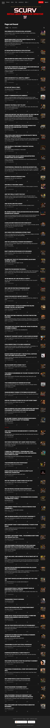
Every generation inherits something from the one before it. (18, 646)
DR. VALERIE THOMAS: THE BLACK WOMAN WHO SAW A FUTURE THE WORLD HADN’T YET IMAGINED (20, 419)
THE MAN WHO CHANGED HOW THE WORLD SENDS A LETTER (19, 698)
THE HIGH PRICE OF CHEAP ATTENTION (13, 609)
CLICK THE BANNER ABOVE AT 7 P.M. (13, 309)
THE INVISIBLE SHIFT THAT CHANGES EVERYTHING (16, 482)
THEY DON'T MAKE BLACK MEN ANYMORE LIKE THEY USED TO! (21, 579)
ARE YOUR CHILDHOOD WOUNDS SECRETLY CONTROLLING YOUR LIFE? (21, 431)
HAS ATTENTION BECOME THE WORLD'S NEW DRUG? (19, 607)
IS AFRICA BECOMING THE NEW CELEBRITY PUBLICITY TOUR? (18, 60)
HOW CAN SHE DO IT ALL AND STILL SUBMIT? (17, 78)
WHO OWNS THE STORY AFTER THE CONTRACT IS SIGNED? (21, 661)
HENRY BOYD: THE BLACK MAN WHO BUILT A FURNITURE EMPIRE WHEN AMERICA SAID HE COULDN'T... (20, 616)
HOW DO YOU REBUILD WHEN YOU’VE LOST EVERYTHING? (21, 400)
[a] (43, 33)
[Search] (44, 27)
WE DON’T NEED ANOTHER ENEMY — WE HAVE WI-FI (17, 289)
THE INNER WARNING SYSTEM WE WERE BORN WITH (16, 688)
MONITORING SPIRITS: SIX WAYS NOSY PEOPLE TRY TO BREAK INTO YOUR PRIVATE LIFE (20, 40)
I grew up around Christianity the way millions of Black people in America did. (21, 187)
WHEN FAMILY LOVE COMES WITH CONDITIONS (15, 366)
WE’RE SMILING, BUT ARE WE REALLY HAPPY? (17, 278)
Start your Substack (21, 722)
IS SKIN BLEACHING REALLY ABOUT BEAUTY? (17, 652)
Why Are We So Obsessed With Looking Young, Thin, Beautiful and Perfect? (21, 394)
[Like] (5, 36)
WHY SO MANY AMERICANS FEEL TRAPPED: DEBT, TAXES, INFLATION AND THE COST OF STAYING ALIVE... (21, 107)
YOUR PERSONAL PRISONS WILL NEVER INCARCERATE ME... (21, 167)
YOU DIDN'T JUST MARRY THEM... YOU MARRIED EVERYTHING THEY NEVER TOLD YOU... (22, 536)
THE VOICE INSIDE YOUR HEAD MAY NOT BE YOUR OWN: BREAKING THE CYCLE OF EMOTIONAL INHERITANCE (20, 546)
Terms (27, 718)
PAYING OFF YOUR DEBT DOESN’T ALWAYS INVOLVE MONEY (21, 336)
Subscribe (41, 2)
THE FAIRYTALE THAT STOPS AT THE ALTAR (14, 539)
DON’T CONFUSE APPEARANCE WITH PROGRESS (18, 251)
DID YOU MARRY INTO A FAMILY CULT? (15, 365)
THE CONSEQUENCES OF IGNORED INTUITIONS (17, 382)
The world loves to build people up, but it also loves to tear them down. (21, 672)
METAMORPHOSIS (9, 128)
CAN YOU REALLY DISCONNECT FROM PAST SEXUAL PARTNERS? (19, 147)
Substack (19, 725)
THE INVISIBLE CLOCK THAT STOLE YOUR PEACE (18, 644)
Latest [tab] (6, 27)
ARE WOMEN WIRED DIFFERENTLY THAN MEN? (15, 149)
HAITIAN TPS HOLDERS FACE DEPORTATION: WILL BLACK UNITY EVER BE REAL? (20, 568)
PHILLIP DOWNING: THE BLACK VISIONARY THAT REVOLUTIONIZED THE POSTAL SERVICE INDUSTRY (19, 695)
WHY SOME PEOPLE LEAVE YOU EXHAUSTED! (17, 678)
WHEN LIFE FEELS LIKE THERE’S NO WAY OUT (15, 402)
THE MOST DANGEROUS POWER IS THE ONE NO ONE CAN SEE (19, 518)
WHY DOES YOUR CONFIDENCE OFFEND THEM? (18, 232)
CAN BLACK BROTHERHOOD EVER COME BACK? (18, 223)
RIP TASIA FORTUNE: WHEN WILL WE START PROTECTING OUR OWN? (21, 316)
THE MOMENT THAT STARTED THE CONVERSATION (16, 329)
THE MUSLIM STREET (9, 601)
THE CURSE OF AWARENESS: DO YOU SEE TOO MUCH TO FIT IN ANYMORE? (22, 373)
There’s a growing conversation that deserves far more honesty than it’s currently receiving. (21, 160)
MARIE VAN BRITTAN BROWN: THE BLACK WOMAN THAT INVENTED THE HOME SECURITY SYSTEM (20, 126)
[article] (25, 34)
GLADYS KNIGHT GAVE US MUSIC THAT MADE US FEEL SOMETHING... (20, 33)
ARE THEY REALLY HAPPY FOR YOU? (15, 194)
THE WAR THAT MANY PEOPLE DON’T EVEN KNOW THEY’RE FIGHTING (20, 654)
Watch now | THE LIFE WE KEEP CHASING (14, 510)
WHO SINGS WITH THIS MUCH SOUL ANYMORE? (18, 31)
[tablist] (11, 27)
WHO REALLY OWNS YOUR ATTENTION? (14, 464)
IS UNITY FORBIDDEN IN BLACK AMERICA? (16, 95)
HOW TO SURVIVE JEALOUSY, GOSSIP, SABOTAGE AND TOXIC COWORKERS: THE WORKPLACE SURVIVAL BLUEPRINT (22, 409)
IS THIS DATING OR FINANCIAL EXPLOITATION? (17, 50)
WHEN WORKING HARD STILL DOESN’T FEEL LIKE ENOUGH (18, 253)
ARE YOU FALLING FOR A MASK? (13, 203)
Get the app (31, 722)
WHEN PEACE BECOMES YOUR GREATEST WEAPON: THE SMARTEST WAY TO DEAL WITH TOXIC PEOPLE (22, 627)
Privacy (24, 718)
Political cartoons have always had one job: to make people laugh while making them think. (21, 358)
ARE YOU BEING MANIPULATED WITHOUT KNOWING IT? (20, 516)
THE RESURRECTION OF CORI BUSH (14, 599)
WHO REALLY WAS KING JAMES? (14, 184)
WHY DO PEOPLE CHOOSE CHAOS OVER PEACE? (18, 489)
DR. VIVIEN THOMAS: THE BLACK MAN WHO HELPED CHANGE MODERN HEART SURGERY (22, 212)
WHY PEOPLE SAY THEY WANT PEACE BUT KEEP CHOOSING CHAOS (20, 490)
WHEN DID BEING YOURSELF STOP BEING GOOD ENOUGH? (20, 392)
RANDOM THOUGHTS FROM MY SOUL (15, 176)
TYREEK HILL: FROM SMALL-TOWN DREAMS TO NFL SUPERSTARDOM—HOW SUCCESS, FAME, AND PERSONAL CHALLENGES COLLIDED (21, 453)
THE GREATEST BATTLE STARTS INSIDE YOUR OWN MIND (17, 680)
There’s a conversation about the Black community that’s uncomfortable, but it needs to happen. (22, 71)
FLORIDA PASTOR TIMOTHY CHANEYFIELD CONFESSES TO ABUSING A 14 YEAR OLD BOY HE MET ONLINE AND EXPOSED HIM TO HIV (21, 346)
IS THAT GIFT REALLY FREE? (12, 87)
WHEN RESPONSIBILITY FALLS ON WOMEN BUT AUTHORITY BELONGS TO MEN (21, 80)
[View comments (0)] (16, 36)
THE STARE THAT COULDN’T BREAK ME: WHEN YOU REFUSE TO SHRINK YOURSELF (21, 327)
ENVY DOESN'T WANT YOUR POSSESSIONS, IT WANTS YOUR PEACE (21, 525)
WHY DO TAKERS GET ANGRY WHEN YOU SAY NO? (19, 480)
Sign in (46, 2)
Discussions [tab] (14, 27)
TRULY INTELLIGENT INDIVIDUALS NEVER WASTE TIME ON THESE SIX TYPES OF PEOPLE (21, 136)
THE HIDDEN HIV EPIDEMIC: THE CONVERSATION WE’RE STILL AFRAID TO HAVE (21, 298)
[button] (3, 2)
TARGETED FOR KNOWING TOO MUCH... (15, 269)
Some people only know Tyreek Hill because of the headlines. (18, 456)
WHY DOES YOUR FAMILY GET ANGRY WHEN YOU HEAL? (20, 442)
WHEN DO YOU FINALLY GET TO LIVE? (15, 105)
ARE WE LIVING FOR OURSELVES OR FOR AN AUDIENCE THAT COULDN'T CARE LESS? (21, 281)
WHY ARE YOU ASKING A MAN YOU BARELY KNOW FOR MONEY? (19, 52)
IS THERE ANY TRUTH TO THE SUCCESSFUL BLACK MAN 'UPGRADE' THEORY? (20, 260)
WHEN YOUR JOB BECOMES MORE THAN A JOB (15, 412)
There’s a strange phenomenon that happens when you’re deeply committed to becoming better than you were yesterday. (22, 234)
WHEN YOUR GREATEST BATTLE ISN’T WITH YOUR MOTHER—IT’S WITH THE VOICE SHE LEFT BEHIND (21, 549)
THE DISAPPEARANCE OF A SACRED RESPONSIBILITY (16, 581)
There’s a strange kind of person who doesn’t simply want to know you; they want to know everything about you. (22, 43)
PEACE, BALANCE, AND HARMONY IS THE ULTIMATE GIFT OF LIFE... (21, 557)
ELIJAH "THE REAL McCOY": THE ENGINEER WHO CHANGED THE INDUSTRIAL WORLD (21, 497)
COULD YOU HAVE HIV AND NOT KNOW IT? (16, 296)
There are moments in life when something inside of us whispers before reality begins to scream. (21, 385)
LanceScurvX (12, 34)
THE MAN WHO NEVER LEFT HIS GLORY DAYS (15, 474)
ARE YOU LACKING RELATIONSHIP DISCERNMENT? (18, 241)
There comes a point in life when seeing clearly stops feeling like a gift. (20, 376)
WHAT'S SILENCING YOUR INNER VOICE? (16, 687)
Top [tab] (10, 27)
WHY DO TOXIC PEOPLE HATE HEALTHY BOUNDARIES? (20, 625)
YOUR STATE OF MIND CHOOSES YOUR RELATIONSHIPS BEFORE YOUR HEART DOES (20, 635)
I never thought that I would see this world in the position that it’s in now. (21, 338)
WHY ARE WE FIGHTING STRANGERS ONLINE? (17, 288)
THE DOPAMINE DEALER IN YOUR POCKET (16, 462)
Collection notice (33, 718)
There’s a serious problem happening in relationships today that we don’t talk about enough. (21, 244)
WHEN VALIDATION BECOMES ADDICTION (14, 638)
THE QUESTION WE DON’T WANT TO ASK (14, 262)
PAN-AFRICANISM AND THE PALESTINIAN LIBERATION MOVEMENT (20, 705)
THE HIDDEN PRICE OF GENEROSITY (13, 89)
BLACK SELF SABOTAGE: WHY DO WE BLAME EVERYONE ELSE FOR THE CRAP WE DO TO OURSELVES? (22, 67)
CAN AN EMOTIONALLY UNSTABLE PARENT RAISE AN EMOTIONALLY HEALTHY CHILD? (19, 589)
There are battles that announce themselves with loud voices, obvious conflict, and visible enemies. (20, 528)
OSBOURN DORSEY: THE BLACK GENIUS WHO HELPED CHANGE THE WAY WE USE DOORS (19, 306)
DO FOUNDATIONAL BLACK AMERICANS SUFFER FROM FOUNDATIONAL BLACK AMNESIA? (20, 156)
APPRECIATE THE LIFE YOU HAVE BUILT (13, 178)
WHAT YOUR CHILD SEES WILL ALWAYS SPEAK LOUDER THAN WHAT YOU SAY (21, 592)
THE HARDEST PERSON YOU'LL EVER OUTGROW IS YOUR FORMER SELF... (20, 507)
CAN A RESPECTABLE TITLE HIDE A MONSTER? (18, 344)
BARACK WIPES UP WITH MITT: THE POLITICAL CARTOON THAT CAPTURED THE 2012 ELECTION (21, 354)
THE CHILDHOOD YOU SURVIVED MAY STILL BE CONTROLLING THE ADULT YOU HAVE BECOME (21, 435)
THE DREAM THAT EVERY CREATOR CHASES (14, 662)
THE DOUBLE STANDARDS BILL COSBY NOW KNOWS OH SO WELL (21, 669)
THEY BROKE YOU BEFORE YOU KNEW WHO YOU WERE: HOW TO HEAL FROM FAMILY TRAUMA (21, 444)
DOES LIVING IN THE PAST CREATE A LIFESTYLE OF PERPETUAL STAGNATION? (19, 471)
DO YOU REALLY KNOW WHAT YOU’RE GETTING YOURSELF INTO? (19, 205)
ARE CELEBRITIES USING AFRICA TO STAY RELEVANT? (20, 58)
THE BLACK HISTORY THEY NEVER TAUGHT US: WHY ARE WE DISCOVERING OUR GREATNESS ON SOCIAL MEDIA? (22, 115)
